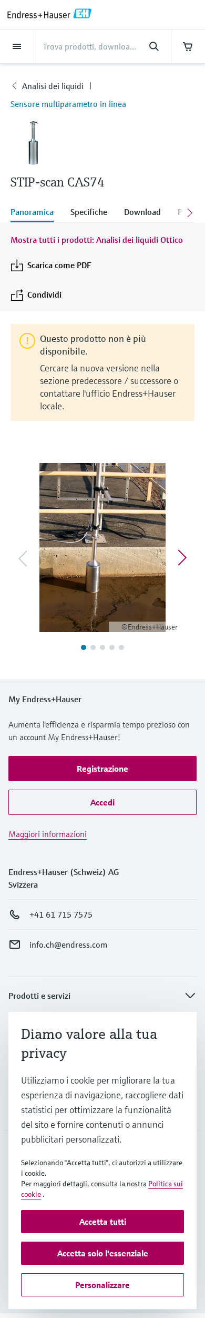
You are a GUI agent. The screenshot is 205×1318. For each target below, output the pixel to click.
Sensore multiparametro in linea (68, 104)
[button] (102, 768)
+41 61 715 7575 (61, 914)
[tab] (36, 213)
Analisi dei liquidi (53, 86)
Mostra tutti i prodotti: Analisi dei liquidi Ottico (97, 239)
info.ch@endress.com (68, 944)
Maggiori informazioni (47, 834)
